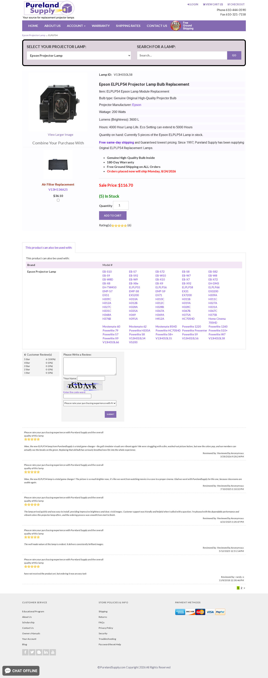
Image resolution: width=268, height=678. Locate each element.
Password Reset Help (110, 644)
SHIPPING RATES (128, 25)
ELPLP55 (134, 287)
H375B (213, 314)
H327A (213, 303)
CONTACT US (157, 25)
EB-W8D (108, 279)
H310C (160, 299)
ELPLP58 (187, 287)
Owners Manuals (31, 633)
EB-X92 (186, 283)
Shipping (103, 611)
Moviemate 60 (111, 326)
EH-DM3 (214, 283)
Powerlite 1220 (191, 326)
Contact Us (28, 627)
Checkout (237, 4)
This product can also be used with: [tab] (48, 247)
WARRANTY (101, 25)
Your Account (29, 638)
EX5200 (134, 295)
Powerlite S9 (190, 334)
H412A (160, 318)
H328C (186, 307)
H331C (107, 310)
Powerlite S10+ (218, 330)
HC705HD (188, 318)
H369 (132, 314)
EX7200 (187, 295)
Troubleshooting (107, 638)
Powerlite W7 (217, 334)
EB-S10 (107, 271)
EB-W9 (133, 279)
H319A (186, 303)
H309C (107, 299)
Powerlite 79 (110, 330)
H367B (186, 310)
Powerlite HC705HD (168, 330)
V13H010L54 (137, 338)
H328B (160, 307)
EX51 (106, 295)
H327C (107, 307)
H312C (160, 303)
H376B (107, 318)
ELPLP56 (161, 287)
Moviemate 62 (138, 326)
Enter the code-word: (74, 392)
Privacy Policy (106, 627)
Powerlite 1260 (218, 326)
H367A (160, 310)
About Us (27, 616)
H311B (186, 299)
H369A (160, 314)
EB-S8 (186, 271)
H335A (133, 310)
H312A (107, 303)
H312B (133, 303)
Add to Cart (112, 215)
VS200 (133, 342)
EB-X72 (213, 279)
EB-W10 (161, 275)
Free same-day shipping (116, 142)
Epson (136, 104)
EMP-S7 (107, 291)
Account (75, 25)
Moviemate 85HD (166, 326)
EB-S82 (213, 271)
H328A (133, 307)
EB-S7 (133, 271)
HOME (33, 25)
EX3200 (213, 291)
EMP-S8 (134, 291)
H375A (186, 314)
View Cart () (214, 4)
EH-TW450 (109, 287)
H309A (213, 295)
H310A (133, 299)
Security (103, 633)
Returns (103, 616)
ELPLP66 (214, 287)
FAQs (102, 622)
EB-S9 (106, 275)
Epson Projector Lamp (33, 35)
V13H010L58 (217, 338)
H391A (133, 318)
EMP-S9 (160, 291)
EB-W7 (186, 275)
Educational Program (33, 611)
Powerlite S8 (137, 334)
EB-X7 (186, 279)
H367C (213, 310)
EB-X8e (133, 283)
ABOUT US (52, 25)
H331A (213, 307)
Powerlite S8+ (164, 334)
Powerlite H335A (139, 330)
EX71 (159, 295)
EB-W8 (213, 275)
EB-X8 (106, 283)
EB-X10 (160, 279)
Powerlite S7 (110, 334)
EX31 (185, 291)
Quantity (105, 205)
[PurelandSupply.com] (67, 10)
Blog (24, 644)
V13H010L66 (111, 342)
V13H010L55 (164, 338)
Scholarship (28, 622)
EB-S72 (160, 271)
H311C (213, 299)
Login (194, 4)
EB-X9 (159, 283)
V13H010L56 (190, 338)
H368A (107, 314)
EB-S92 (133, 275)
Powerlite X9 (111, 338)
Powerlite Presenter (194, 330)
